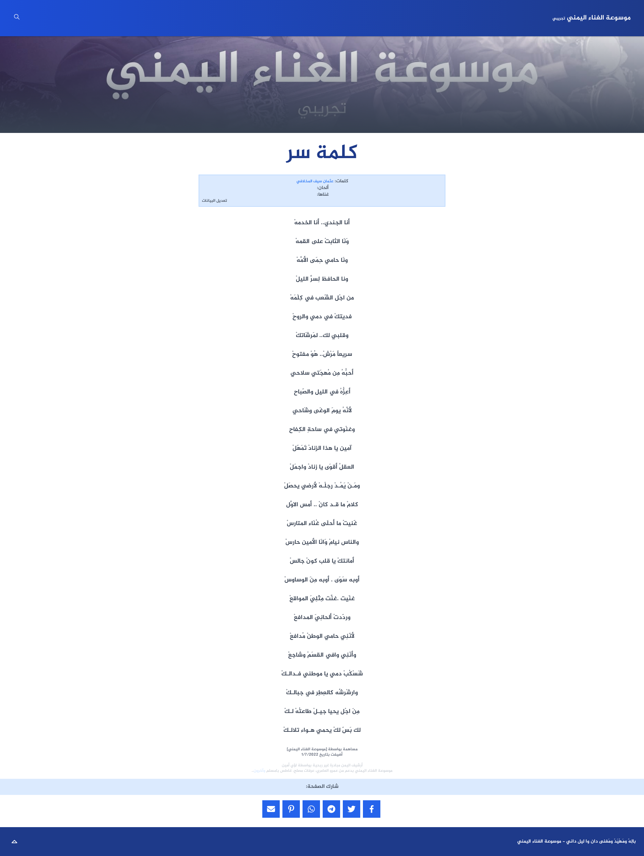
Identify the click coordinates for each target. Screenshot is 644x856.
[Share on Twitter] (351, 809)
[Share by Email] (271, 809)
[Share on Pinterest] (291, 809)
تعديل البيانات (214, 200)
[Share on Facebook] (371, 809)
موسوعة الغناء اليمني (591, 18)
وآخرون (259, 770)
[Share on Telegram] (331, 809)
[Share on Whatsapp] (311, 809)
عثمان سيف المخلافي (314, 181)
